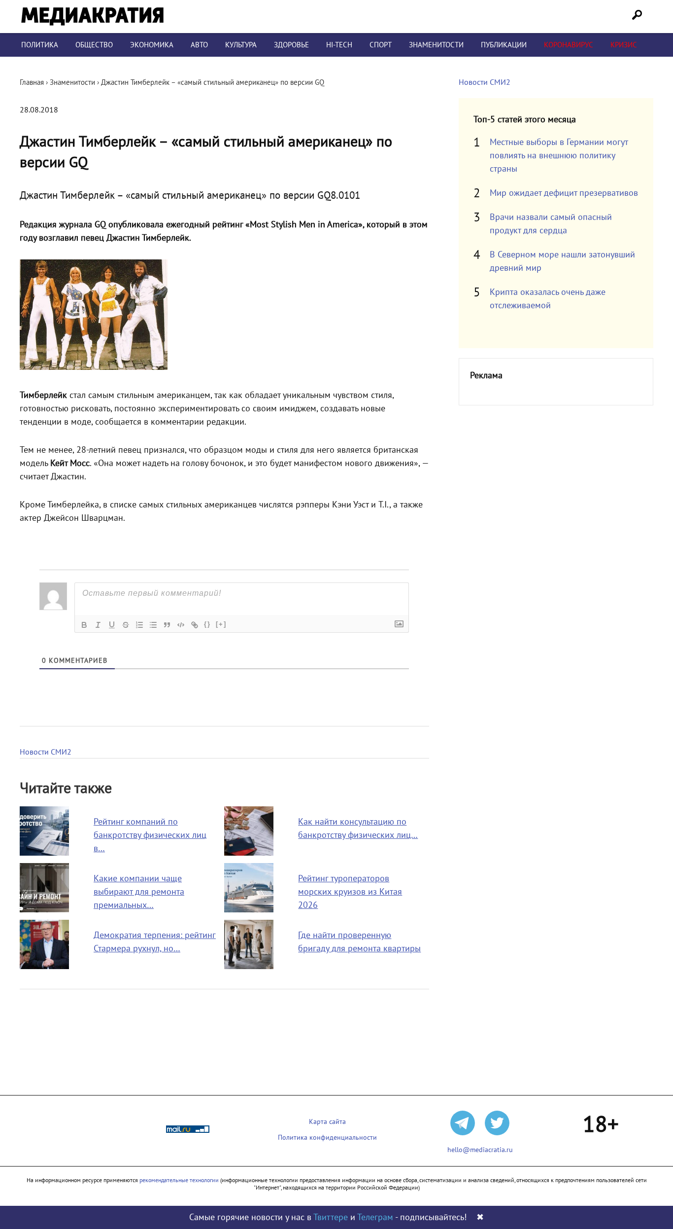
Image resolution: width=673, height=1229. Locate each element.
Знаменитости (436, 44)
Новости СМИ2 (45, 752)
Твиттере (330, 1217)
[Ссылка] (195, 625)
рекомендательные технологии (179, 1180)
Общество (94, 44)
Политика (39, 44)
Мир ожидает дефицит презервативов (564, 193)
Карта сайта (327, 1122)
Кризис (623, 44)
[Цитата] (167, 625)
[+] (221, 624)
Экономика (151, 44)
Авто (199, 44)
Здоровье (291, 44)
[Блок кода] (181, 625)
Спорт (381, 44)
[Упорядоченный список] (139, 625)
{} (207, 624)
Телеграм (375, 1217)
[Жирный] (84, 625)
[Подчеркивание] (112, 625)
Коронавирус (568, 44)
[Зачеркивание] (126, 625)
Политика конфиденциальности (327, 1137)
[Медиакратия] (92, 16)
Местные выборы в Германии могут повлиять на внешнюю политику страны (559, 155)
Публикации (504, 44)
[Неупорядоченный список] (153, 625)
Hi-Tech (339, 44)
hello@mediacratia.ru (480, 1150)
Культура (241, 44)
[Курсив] (98, 625)
